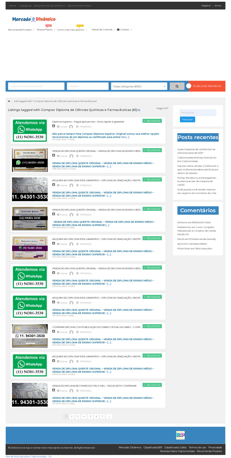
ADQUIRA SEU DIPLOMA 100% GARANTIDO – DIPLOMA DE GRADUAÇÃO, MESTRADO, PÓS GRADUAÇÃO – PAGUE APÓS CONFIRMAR (125, 180)
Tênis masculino (203, 248)
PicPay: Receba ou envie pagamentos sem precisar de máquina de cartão (197, 181)
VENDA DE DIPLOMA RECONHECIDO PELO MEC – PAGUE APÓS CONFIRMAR (94, 385)
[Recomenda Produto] (180, 435)
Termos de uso (197, 447)
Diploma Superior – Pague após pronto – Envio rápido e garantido (88, 121)
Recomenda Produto (79, 5)
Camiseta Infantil (198, 243)
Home (12, 5)
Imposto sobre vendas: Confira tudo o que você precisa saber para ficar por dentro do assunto (198, 169)
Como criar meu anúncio (72, 28)
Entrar (218, 5)
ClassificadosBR (153, 447)
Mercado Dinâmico (130, 447)
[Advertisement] (115, 57)
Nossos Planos (46, 28)
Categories (25, 5)
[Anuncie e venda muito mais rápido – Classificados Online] (34, 18)
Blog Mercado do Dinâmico (49, 5)
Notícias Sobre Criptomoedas (177, 451)
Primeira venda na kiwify (202, 239)
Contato (126, 29)
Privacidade (215, 447)
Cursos (63, 126)
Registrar (206, 5)
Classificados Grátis (175, 447)
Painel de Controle (103, 29)
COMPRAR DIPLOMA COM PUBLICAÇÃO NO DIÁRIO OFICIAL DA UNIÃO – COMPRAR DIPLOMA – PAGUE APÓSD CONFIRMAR (120, 327)
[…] (127, 137)
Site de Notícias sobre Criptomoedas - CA (28, 456)
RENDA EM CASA (201, 222)
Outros (63, 156)
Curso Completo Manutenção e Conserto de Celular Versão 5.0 (196, 231)
